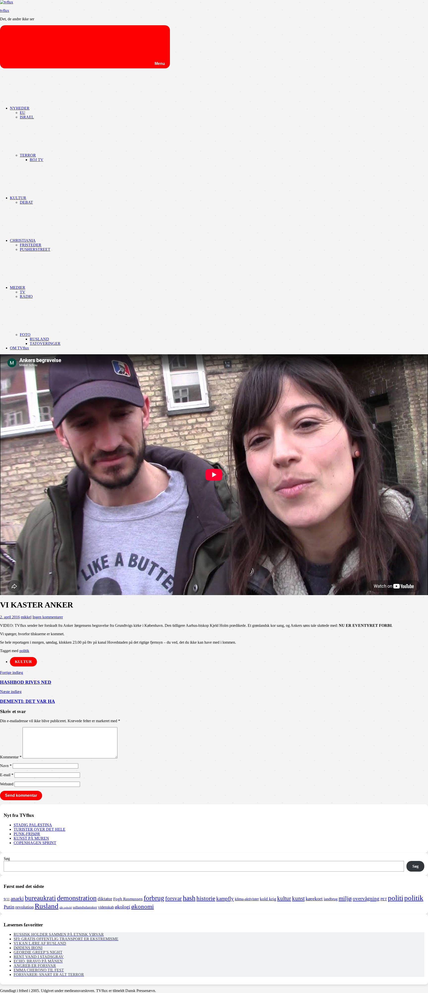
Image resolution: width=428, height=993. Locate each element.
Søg (7, 858)
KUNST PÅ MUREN (31, 838)
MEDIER (17, 287)
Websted (6, 784)
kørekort (314, 898)
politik (24, 651)
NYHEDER (19, 108)
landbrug (331, 899)
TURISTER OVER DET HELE (39, 829)
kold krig (268, 898)
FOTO (25, 334)
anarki (17, 898)
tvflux (4, 10)
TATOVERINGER (45, 343)
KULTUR (18, 198)
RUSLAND (39, 339)
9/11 (7, 899)
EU (22, 112)
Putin (9, 907)
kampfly (225, 899)
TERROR (28, 155)
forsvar (173, 898)
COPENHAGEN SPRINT (35, 843)
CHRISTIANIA (23, 240)
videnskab (106, 907)
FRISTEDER (30, 245)
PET (383, 899)
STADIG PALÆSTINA (33, 825)
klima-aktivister (247, 899)
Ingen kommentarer (47, 617)
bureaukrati (40, 898)
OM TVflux (19, 348)
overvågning (366, 899)
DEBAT (26, 202)
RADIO (26, 296)
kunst (298, 898)
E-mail (6, 775)
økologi (122, 907)
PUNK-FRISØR (27, 834)
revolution (24, 907)
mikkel (26, 617)
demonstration (77, 898)
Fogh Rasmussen (128, 899)
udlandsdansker (85, 907)
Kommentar (11, 757)
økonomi (142, 906)
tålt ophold (65, 907)
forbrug (154, 898)
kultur (284, 898)
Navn (6, 766)
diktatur (105, 898)
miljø (345, 898)
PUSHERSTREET (35, 249)
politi (395, 898)
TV (22, 292)
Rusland (46, 906)
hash (189, 898)
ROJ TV (36, 160)
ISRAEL (27, 117)
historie (205, 898)
